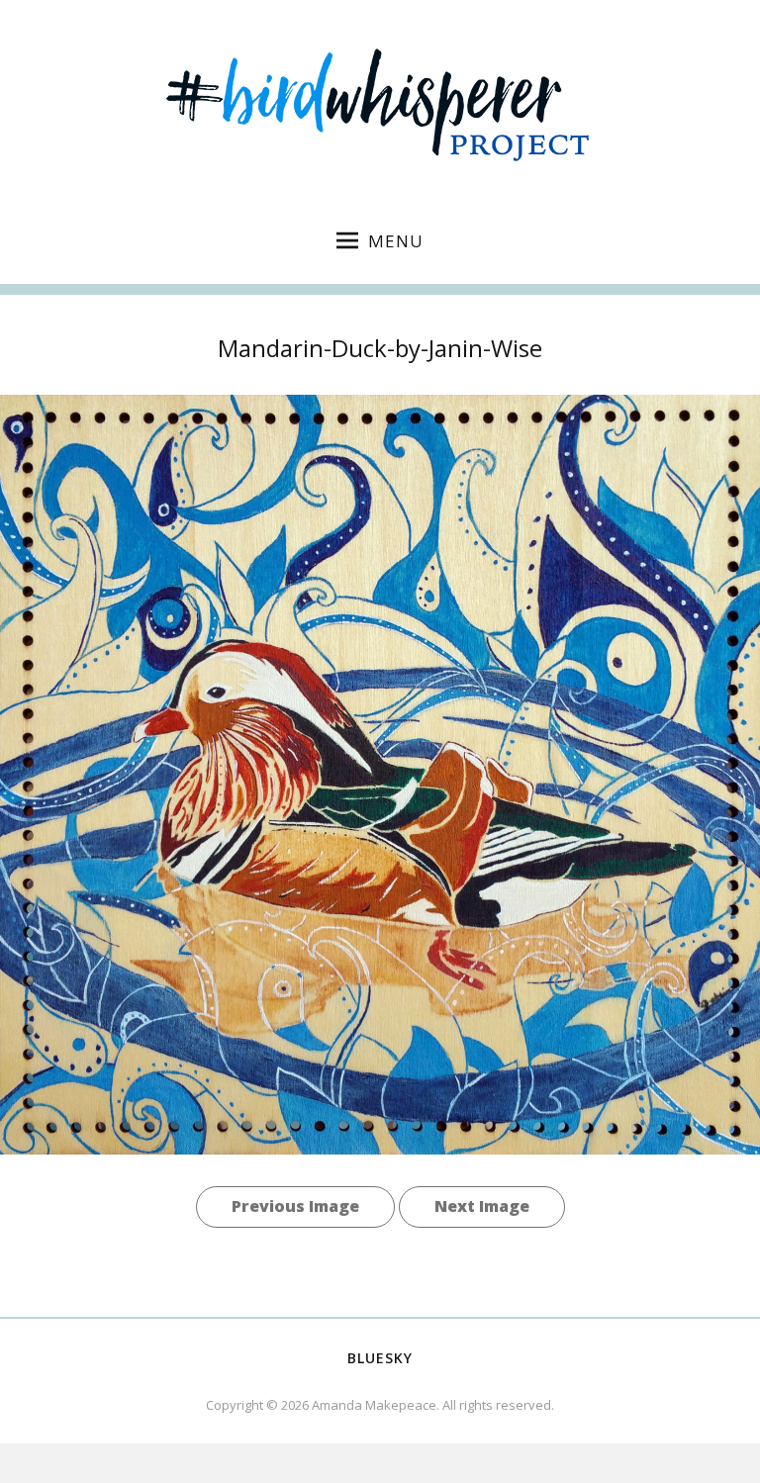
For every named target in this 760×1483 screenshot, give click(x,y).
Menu (396, 241)
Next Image (481, 1206)
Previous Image (295, 1206)
